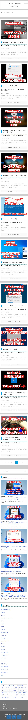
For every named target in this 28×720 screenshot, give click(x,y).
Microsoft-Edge (4, 632)
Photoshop (3, 635)
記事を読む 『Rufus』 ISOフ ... (14, 409)
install (2, 626)
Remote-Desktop (5, 640)
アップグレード (22, 687)
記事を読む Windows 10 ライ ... (14, 234)
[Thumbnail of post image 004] (14, 425)
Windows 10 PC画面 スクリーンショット (13, 305)
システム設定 (13, 690)
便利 (20, 692)
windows (3, 646)
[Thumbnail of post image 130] (14, 73)
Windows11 (3, 658)
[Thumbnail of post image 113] (14, 163)
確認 (17, 694)
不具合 (15, 692)
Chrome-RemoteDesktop (6, 618)
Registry (3, 638)
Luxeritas (3, 629)
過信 (15, 697)
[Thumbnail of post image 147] (14, 29)
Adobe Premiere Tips (5, 609)
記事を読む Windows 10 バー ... (14, 102)
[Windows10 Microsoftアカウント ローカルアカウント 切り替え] (14, 118)
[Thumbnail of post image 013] (14, 206)
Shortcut (3, 643)
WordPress (3, 661)
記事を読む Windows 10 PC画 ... (14, 321)
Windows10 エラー (5, 655)
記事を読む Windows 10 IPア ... (14, 364)
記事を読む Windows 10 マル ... (14, 58)
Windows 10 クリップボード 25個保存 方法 (13, 262)
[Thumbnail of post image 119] (14, 336)
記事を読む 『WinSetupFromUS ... (14, 455)
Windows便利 (14, 687)
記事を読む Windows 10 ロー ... (14, 191)
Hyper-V (3, 623)
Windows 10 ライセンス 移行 (10, 219)
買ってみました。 (5, 672)
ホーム (3, 12)
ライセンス (4, 692)
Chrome (3, 615)
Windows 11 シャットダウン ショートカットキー (11, 571)
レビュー (10, 692)
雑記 (2, 675)
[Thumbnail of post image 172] (14, 249)
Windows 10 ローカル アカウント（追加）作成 (14, 175)
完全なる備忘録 (4, 666)
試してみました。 (5, 669)
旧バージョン (10, 694)
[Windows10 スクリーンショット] (14, 293)
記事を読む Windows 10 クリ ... (14, 278)
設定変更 (23, 694)
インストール (5, 690)
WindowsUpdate (5, 687)
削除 (3, 694)
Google (2, 620)
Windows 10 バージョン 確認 (10, 85)
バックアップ (22, 690)
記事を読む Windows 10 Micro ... (14, 147)
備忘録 (24, 692)
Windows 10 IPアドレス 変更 (10, 349)
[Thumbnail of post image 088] (14, 380)
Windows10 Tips (22, 45)
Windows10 (21, 89)
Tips (3, 685)
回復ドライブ (4, 663)
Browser (3, 612)
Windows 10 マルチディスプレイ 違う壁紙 (13, 42)
